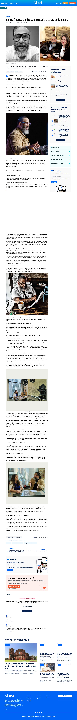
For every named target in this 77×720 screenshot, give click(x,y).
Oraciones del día (57, 164)
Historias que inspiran (13, 7)
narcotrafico (34, 543)
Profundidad (31, 7)
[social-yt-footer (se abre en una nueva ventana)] (35, 712)
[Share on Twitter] (43, 71)
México (72, 7)
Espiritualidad (38, 7)
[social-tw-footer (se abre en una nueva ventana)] (39, 712)
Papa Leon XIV (66, 7)
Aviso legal (44, 716)
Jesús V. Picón (19, 22)
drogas (14, 543)
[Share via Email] (45, 71)
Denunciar (12, 631)
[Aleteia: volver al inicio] (38, 2)
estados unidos (20, 543)
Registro (64, 3)
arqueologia (8, 644)
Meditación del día (57, 155)
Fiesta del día (55, 151)
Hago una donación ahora (13, 586)
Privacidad (53, 716)
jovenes (42, 644)
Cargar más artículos (60, 100)
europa (59, 664)
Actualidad (59, 7)
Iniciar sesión (59, 3)
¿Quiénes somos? (38, 716)
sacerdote (60, 644)
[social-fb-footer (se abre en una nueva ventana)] (37, 712)
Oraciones (3, 7)
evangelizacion (27, 543)
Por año (47, 697)
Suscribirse (65, 695)
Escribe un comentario (27, 611)
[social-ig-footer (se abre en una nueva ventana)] (41, 712)
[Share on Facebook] (39, 71)
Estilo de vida (53, 7)
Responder (7, 631)
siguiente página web (34, 530)
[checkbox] (7, 567)
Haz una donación (31, 716)
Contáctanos (48, 716)
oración (42, 664)
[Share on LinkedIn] (41, 71)
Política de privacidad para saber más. (28, 567)
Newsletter (38, 697)
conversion (9, 543)
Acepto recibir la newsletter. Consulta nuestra (21, 567)
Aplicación (38, 698)
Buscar (17, 3)
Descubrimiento (45, 7)
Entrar (30, 606)
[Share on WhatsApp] (47, 71)
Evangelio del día (57, 159)
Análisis (20, 7)
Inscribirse (10, 569)
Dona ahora (72, 3)
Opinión (25, 7)
